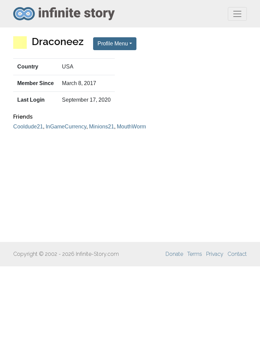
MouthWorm (131, 126)
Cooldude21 (28, 126)
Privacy (214, 254)
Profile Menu (113, 43)
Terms (194, 254)
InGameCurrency (66, 126)
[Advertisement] (130, 186)
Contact (237, 254)
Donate (174, 254)
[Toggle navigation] (237, 14)
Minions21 (101, 126)
